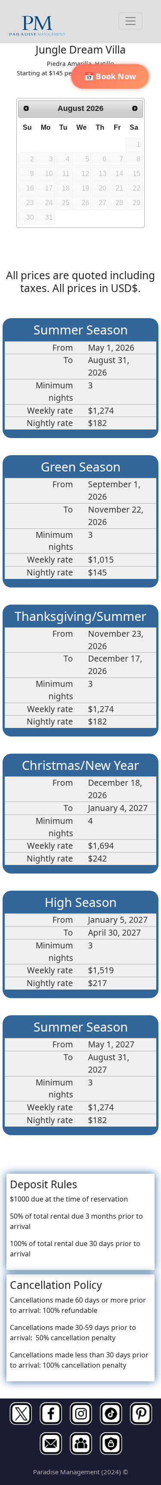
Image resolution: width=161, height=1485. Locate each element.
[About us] (80, 1443)
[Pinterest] (141, 1413)
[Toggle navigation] (130, 21)
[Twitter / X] (20, 1413)
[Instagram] (80, 1413)
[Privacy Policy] (111, 1443)
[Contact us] (50, 1443)
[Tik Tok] (111, 1413)
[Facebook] (50, 1413)
